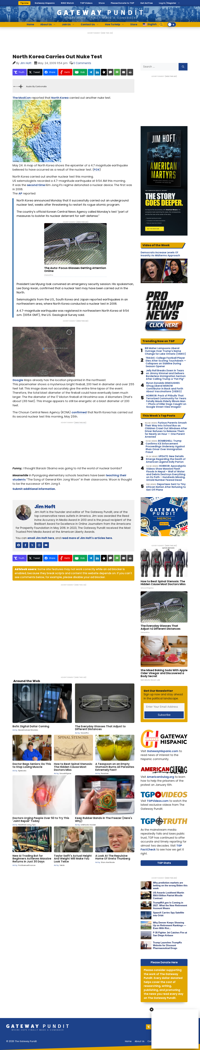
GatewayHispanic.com (162, 751)
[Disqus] (73, 629)
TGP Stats (164, 863)
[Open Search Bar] (161, 24)
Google (17, 380)
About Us (46, 24)
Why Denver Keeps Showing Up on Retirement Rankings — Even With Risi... (169, 925)
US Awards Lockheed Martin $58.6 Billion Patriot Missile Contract (168, 895)
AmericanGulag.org (160, 777)
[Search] (183, 66)
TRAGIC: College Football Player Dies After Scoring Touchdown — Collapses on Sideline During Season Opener (166, 362)
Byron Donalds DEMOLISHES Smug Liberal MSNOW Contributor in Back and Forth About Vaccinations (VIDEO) (164, 387)
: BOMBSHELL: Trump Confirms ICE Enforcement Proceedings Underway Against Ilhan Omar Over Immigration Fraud (165, 446)
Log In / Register (167, 3)
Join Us (66, 24)
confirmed (79, 412)
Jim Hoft (44, 506)
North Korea (60, 98)
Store (102, 3)
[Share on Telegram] (91, 72)
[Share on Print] (130, 72)
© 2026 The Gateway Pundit (21, 1041)
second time (36, 185)
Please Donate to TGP (122, 3)
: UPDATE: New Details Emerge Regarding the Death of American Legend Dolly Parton (165, 459)
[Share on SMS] (117, 72)
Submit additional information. (34, 489)
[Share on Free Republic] (104, 72)
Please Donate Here (164, 962)
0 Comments (82, 63)
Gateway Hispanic (45, 3)
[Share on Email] (124, 72)
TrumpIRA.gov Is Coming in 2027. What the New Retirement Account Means (170, 905)
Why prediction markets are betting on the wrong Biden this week (170, 885)
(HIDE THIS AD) (107, 33)
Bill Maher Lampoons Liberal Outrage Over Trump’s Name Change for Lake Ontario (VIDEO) (165, 351)
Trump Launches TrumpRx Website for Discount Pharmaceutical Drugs (167, 945)
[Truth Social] (148, 1026)
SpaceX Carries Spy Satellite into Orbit (168, 914)
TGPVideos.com (158, 801)
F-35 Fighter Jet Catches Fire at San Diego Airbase (170, 934)
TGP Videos (86, 3)
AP (20, 193)
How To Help (112, 24)
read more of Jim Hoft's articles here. (87, 538)
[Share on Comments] (110, 72)
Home (30, 24)
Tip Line (24, 3)
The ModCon (21, 98)
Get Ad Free (146, 3)
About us (139, 1041)
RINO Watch (67, 3)
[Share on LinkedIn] (97, 72)
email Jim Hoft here (41, 538)
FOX (97, 169)
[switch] (171, 24)
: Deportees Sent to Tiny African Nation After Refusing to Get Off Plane (166, 487)
